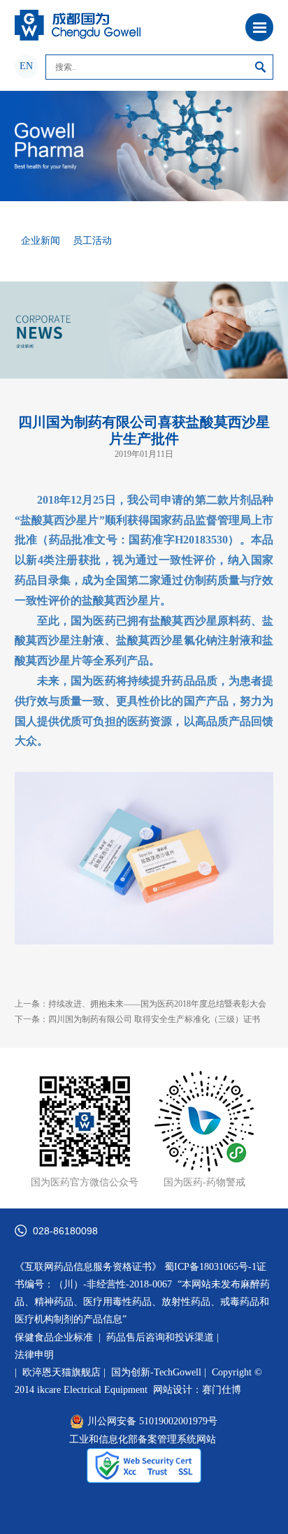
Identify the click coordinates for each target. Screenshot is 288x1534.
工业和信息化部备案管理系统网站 (142, 1439)
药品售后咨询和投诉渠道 (161, 1337)
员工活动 (92, 240)
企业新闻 (40, 240)
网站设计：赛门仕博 (197, 1390)
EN (26, 66)
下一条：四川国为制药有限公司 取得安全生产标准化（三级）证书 (137, 1019)
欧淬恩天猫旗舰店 (61, 1372)
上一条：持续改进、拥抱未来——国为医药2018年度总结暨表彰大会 (140, 1004)
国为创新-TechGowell (161, 1372)
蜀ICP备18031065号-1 (210, 1267)
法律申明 (34, 1355)
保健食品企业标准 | (58, 1337)
